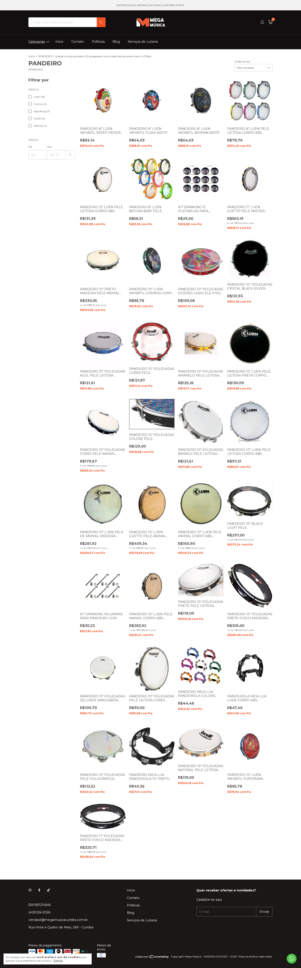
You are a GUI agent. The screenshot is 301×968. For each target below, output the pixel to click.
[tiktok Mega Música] (48, 890)
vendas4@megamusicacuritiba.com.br (58, 920)
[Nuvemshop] (152, 957)
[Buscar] (101, 22)
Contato (77, 42)
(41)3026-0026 (39, 912)
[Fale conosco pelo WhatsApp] (292, 959)
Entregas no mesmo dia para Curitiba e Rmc (150, 5)
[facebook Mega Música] (39, 890)
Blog (116, 42)
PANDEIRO (45, 56)
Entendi (58, 960)
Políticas (98, 42)
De (30, 146)
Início (59, 42)
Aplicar (70, 155)
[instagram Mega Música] (30, 890)
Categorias (36, 42)
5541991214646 (39, 905)
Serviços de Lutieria (143, 42)
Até (49, 146)
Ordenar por (242, 61)
